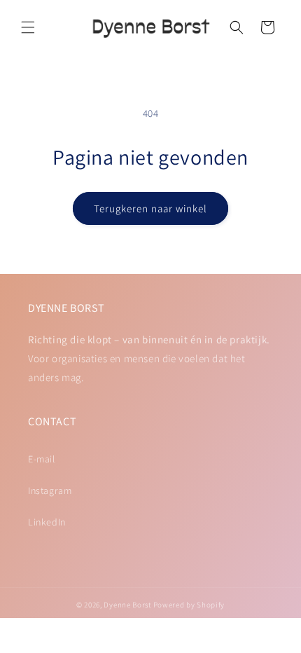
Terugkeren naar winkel (150, 208)
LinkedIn (47, 522)
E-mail (41, 459)
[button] (28, 27)
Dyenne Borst (127, 605)
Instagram (49, 490)
